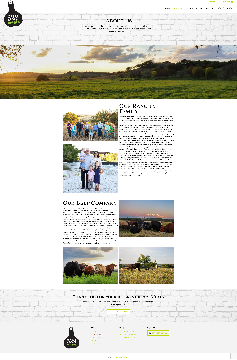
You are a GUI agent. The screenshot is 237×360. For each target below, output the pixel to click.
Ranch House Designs (122, 357)
